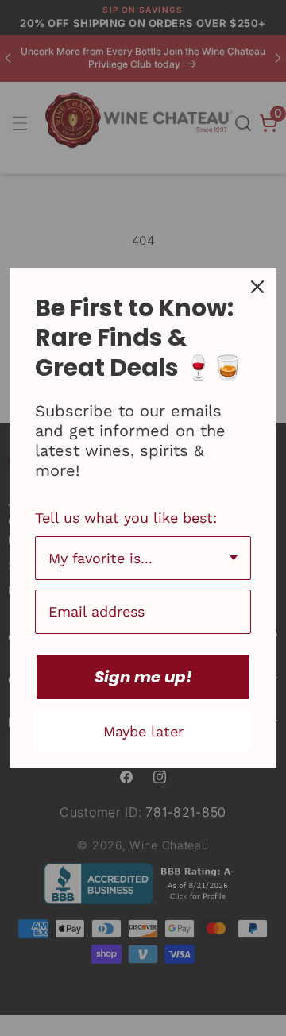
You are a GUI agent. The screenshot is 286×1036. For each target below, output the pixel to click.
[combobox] (143, 558)
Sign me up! (143, 677)
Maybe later (143, 731)
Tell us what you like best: (126, 517)
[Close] (257, 287)
